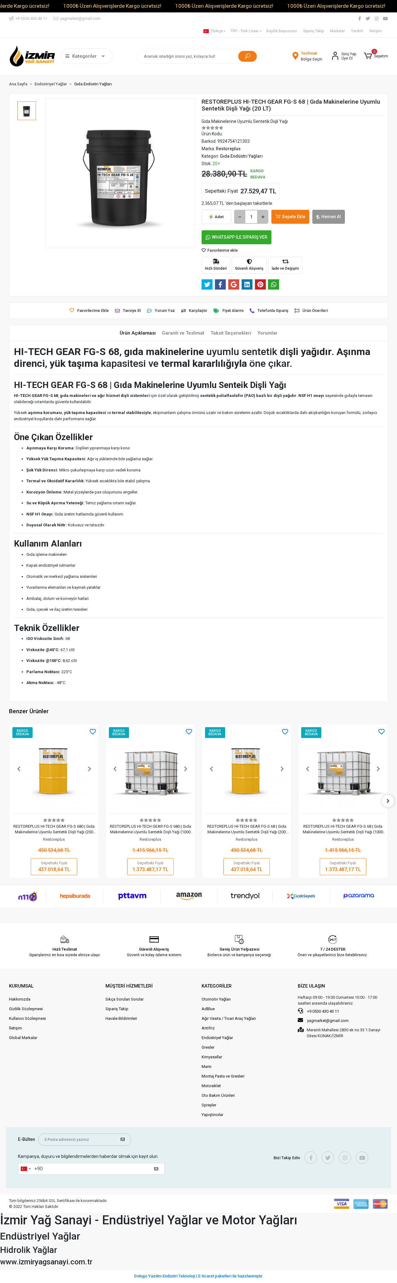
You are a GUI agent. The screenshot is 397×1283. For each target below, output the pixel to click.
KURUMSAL (21, 986)
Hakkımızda (19, 999)
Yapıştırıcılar (212, 1114)
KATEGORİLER (217, 986)
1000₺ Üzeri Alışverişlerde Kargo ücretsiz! (112, 6)
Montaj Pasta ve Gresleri (223, 1076)
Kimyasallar (212, 1057)
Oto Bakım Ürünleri (218, 1095)
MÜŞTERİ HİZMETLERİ (129, 986)
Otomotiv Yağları (216, 999)
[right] (388, 801)
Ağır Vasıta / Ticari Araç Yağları (229, 1018)
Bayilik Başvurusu (281, 31)
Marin (207, 1066)
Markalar (337, 31)
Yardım (357, 31)
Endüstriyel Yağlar (217, 1037)
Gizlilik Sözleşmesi (26, 1008)
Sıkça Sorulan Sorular (124, 999)
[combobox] (25, 1168)
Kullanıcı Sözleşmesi (27, 1018)
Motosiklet (211, 1085)
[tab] (138, 333)
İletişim (375, 31)
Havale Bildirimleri (121, 1018)
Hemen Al (331, 216)
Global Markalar (23, 1037)
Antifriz (208, 1028)
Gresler (208, 1047)
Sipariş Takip (313, 31)
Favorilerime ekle (222, 250)
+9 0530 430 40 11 (322, 1011)
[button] (376, 56)
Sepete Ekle (293, 216)
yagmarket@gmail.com (328, 1020)
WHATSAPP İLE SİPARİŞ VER (239, 237)
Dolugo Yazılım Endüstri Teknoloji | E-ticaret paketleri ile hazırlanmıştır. (198, 1276)
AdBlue (208, 1008)
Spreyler (209, 1105)
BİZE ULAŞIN (311, 986)
